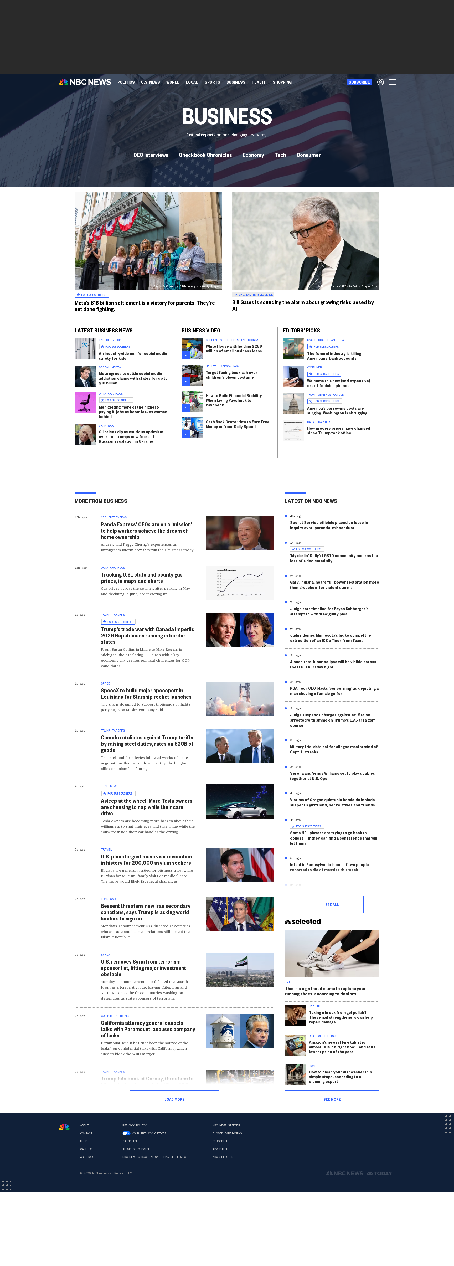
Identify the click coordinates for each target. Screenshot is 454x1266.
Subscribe (220, 1141)
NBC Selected (223, 1157)
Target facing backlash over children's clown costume (231, 374)
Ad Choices (88, 1157)
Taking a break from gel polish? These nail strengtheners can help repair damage (341, 1017)
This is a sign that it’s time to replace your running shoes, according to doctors (325, 990)
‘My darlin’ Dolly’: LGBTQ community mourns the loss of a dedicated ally (334, 558)
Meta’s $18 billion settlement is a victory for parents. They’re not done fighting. (145, 305)
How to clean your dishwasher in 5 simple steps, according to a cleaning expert (340, 1076)
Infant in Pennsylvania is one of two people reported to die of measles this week (329, 867)
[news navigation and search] (392, 82)
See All (332, 904)
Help (83, 1141)
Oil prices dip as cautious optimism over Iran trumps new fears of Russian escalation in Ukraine (131, 436)
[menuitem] (126, 82)
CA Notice (130, 1141)
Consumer (309, 154)
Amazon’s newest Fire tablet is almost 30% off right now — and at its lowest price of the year (342, 1046)
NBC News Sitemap (226, 1125)
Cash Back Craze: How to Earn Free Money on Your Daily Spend (238, 424)
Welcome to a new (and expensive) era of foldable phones (338, 383)
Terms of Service (136, 1149)
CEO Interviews (150, 154)
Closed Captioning (227, 1133)
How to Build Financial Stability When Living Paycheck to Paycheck (234, 400)
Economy (253, 154)
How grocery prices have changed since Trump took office (338, 430)
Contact (86, 1133)
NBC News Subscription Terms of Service (154, 1157)
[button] (192, 82)
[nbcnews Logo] (64, 1127)
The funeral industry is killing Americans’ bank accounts (334, 356)
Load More (174, 1099)
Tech (280, 154)
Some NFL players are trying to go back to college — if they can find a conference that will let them (333, 838)
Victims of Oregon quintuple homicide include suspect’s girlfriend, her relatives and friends (332, 802)
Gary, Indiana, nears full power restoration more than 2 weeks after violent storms (334, 584)
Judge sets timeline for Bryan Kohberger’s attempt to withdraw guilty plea (329, 611)
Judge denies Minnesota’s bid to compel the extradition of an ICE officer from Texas (330, 637)
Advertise (220, 1149)
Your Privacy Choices (149, 1133)
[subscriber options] (380, 82)
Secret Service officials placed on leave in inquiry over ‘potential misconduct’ (329, 524)
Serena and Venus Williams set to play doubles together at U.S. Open (332, 775)
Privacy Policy (134, 1125)
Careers (86, 1149)
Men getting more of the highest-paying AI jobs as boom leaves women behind (133, 411)
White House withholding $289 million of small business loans (234, 348)
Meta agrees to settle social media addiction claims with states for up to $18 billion (133, 377)
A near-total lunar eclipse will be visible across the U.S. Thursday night (333, 664)
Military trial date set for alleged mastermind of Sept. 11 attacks (334, 749)
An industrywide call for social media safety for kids (133, 356)
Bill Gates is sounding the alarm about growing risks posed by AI (303, 305)
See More (332, 1099)
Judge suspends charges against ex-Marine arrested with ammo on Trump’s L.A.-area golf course (332, 720)
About (84, 1125)
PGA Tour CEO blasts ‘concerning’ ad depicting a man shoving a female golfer (334, 690)
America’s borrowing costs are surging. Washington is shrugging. (337, 410)
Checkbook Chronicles (205, 154)
